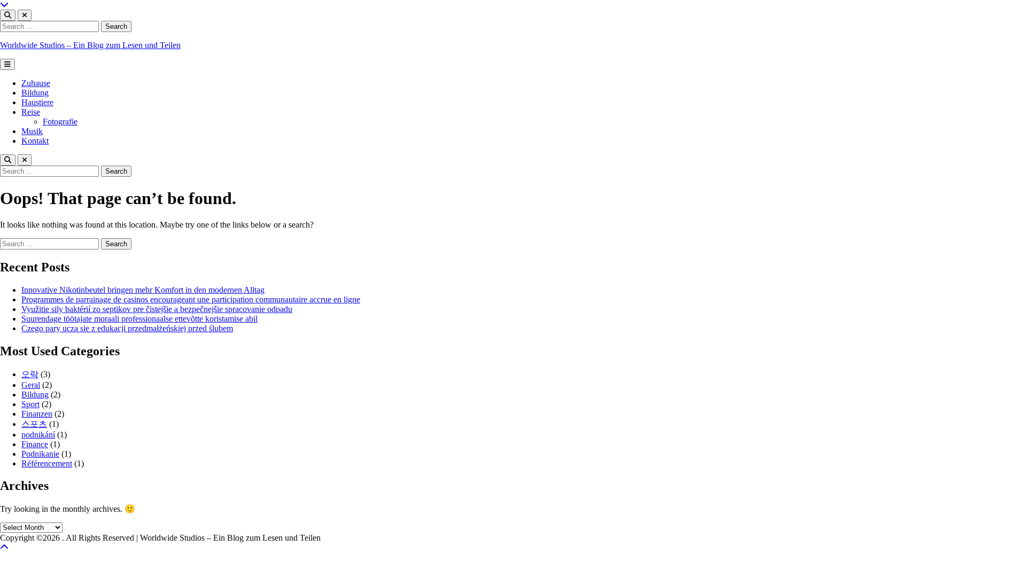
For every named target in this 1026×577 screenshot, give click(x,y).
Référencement (46, 463)
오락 (29, 374)
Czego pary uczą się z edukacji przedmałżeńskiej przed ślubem (127, 328)
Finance (34, 444)
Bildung (35, 92)
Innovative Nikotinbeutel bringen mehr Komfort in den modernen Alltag (143, 289)
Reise (30, 111)
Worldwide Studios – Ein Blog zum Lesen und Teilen (90, 45)
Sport (30, 404)
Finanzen (36, 413)
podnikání (38, 434)
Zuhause (35, 83)
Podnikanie (40, 453)
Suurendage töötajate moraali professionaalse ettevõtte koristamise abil (139, 318)
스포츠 (34, 423)
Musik (32, 131)
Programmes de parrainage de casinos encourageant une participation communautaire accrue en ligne (190, 299)
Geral (30, 384)
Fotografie (60, 121)
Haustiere (37, 102)
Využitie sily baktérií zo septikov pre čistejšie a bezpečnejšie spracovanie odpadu (156, 309)
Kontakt (35, 140)
